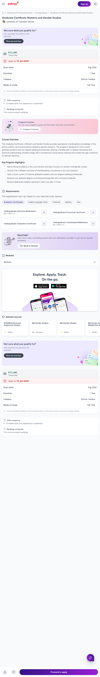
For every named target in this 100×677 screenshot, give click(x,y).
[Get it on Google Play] (59, 286)
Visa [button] (78, 202)
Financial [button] (56, 202)
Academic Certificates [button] (13, 202)
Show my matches (13, 41)
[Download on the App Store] (41, 286)
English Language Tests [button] (38, 202)
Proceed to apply (59, 672)
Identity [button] (68, 202)
